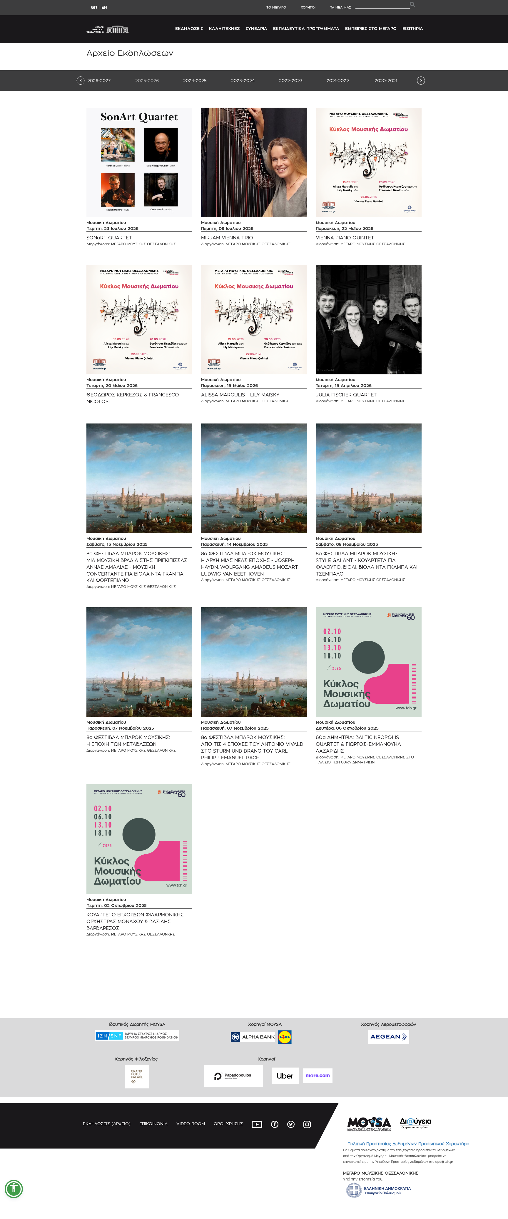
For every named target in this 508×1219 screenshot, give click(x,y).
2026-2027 (99, 80)
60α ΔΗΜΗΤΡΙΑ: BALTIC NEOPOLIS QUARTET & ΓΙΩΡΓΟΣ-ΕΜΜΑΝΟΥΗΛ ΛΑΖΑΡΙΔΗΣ (358, 744)
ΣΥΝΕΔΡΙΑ (256, 28)
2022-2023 (291, 80)
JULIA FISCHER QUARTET (346, 394)
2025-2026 (147, 80)
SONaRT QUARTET (109, 237)
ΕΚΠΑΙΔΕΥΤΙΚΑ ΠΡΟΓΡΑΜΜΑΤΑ (306, 28)
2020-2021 (386, 80)
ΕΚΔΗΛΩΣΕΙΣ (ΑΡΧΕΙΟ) (107, 1123)
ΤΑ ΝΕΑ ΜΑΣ (340, 7)
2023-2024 (243, 80)
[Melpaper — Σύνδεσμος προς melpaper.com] (301, 1035)
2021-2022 (338, 80)
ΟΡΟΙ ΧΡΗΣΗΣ (228, 1123)
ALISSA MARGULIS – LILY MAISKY (240, 394)
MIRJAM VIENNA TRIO (227, 237)
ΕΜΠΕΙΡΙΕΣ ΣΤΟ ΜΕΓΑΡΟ (371, 28)
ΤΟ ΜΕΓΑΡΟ (276, 7)
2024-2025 (195, 80)
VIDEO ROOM (190, 1123)
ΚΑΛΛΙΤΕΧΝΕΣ (224, 28)
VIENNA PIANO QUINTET (345, 237)
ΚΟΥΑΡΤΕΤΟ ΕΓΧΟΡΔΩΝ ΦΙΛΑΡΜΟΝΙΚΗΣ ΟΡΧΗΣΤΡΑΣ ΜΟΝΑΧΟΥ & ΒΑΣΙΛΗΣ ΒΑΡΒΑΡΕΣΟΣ (135, 921)
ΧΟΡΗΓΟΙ (308, 7)
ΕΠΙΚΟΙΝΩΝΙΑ (153, 1123)
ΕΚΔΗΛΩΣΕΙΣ (189, 28)
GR (94, 7)
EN (104, 7)
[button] (14, 1189)
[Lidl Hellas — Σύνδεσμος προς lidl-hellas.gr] (276, 1035)
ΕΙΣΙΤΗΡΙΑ (412, 28)
